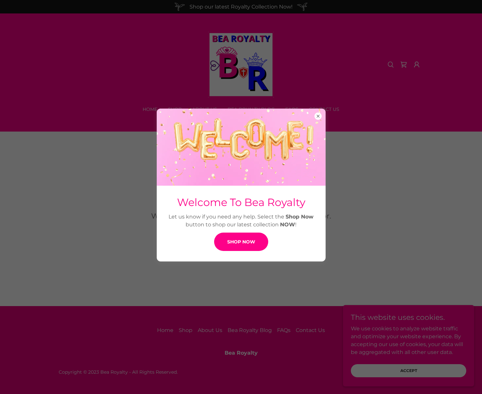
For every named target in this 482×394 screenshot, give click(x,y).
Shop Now (241, 242)
